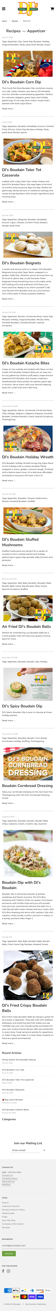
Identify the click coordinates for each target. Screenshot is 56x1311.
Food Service (8, 1181)
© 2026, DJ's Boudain (12, 1304)
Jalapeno (20, 413)
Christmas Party (34, 316)
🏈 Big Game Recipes (12, 1099)
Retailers (6, 1184)
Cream (21, 824)
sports (24, 132)
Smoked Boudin (28, 322)
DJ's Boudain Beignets (21, 263)
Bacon (21, 410)
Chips (5, 824)
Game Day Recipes (32, 41)
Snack (47, 44)
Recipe (40, 44)
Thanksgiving (8, 419)
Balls (25, 583)
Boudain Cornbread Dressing (27, 785)
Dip (20, 41)
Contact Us (7, 1175)
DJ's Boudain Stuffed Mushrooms (20, 542)
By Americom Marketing (36, 1304)
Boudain (22, 126)
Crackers (13, 824)
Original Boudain (10, 44)
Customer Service (10, 1206)
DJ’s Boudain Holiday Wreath (27, 457)
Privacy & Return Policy (13, 1209)
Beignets (22, 219)
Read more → (8, 108)
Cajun (13, 222)
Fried (10, 944)
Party (22, 44)
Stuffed (31, 501)
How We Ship (8, 1220)
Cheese (20, 222)
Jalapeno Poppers (34, 413)
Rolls (46, 319)
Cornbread (7, 741)
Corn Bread (41, 738)
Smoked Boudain (10, 322)
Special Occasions (44, 416)
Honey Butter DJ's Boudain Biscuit (19, 1059)
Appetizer (12, 41)
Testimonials (8, 1213)
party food (31, 44)
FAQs (4, 1217)
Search (5, 1202)
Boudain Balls (44, 583)
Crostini (29, 824)
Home (4, 21)
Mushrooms (41, 498)
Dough (5, 225)
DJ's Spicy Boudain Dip (22, 706)
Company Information (13, 1224)
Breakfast (32, 126)
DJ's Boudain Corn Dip (21, 82)
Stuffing (26, 741)
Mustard (37, 944)
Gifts (4, 413)
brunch (41, 126)
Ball (20, 583)
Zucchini (42, 824)
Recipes (15, 21)
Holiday (45, 41)
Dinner (11, 129)
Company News (10, 1178)
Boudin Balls (8, 586)
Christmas (30, 410)
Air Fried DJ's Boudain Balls (26, 626)
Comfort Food (32, 222)
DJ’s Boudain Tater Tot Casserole (18, 1080)
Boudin (21, 316)
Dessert (43, 222)
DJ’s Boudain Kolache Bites (25, 363)
